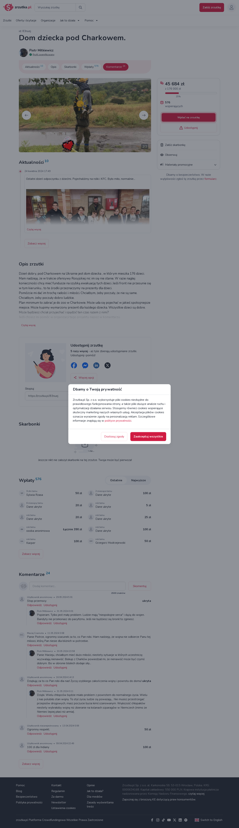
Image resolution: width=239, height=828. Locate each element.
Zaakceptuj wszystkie (148, 436)
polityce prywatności (118, 421)
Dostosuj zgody (114, 436)
